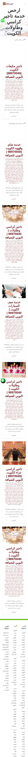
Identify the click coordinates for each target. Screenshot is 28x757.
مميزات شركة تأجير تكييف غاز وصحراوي (15, 98)
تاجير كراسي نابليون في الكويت (13, 585)
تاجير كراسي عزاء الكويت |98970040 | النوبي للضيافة (14, 453)
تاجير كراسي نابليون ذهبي (13, 582)
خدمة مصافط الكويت (11, 336)
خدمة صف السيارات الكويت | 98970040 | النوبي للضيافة (14, 291)
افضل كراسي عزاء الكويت (17, 495)
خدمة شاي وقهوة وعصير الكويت (11, 181)
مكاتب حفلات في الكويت (10, 97)
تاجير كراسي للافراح (12, 414)
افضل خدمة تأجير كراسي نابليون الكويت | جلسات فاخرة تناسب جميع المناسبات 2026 (14, 671)
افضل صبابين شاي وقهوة (13, 177)
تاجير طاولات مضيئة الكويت (10, 497)
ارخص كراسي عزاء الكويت (13, 488)
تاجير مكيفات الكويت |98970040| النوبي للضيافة (14, 50)
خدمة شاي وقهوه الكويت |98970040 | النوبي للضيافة (14, 131)
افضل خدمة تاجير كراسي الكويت (13, 89)
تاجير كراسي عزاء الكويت (12, 498)
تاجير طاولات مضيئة (12, 575)
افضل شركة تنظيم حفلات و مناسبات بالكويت (14, 494)
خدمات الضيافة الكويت (14, 335)
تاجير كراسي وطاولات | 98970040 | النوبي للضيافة (14, 213)
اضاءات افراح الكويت (12, 169)
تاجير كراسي (20, 498)
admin (18, 79)
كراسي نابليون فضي (13, 595)
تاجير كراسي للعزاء (16, 580)
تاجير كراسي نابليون (18, 581)
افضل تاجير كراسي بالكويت (10, 571)
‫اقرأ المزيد (13, 116)
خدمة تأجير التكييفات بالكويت (16, 94)
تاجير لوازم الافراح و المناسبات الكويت (15, 501)
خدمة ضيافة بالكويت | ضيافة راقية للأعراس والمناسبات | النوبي (14, 697)
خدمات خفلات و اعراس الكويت (17, 593)
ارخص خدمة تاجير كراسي (13, 84)
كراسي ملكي (13, 594)
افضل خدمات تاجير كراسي (17, 409)
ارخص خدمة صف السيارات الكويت (12, 246)
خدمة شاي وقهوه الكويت (14, 182)
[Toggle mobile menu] (25, 4)
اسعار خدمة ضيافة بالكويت (10, 250)
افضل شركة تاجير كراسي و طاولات (12, 492)
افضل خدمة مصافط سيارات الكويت (16, 331)
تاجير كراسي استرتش (15, 577)
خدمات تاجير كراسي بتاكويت (11, 591)
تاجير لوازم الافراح (9, 500)
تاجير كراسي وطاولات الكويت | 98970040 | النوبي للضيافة (14, 369)
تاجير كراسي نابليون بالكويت (13, 257)
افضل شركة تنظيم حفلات (18, 411)
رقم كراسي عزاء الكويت (12, 504)
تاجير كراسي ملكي (8, 580)
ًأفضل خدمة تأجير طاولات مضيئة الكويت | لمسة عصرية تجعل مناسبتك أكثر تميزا (14, 642)
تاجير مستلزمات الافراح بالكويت (13, 590)
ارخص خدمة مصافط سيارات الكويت (12, 166)
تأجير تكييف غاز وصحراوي (10, 92)
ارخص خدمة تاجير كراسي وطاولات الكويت (14, 323)
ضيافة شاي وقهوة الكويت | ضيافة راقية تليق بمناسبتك (14, 718)
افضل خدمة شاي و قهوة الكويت (16, 174)
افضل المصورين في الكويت (11, 407)
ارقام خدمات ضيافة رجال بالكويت (16, 168)
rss (15, 626)
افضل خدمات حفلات (11, 171)
